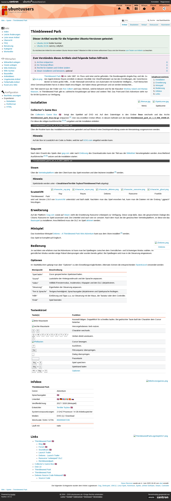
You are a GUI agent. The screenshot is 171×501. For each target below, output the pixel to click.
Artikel (124, 25)
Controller (165, 486)
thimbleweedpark (46, 461)
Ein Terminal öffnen (45, 65)
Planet (153, 5)
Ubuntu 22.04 (42, 46)
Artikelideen (9, 76)
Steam (67, 215)
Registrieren (165, 2)
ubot (161, 483)
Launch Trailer (45, 452)
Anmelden (155, 2)
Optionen (76, 371)
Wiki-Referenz (10, 68)
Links (158, 94)
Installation (160, 80)
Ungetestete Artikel (12, 79)
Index (6, 32)
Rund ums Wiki (10, 85)
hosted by (5, 2)
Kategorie (8, 49)
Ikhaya (144, 5)
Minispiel (159, 85)
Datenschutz (78, 497)
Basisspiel (35, 220)
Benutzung (8, 46)
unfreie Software (148, 486)
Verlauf (144, 25)
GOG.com (87, 140)
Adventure (131, 486)
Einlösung (83, 153)
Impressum (88, 497)
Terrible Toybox (63, 407)
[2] (63, 121)
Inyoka (12, 495)
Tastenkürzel (141, 265)
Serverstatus (97, 497)
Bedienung (160, 88)
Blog (40, 444)
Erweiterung (161, 83)
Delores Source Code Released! (49, 475)
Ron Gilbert (68, 89)
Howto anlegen (10, 65)
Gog (99, 486)
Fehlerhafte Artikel (12, 82)
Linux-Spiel (122, 486)
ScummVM (60, 199)
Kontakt (69, 497)
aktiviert (89, 220)
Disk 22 (38, 467)
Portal (119, 5)
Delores (161, 247)
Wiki (136, 5)
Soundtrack (44, 450)
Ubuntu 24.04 (42, 43)
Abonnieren (165, 25)
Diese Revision (127, 483)
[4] (115, 172)
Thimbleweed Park (20, 21)
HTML (9, 107)
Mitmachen (164, 5)
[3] (65, 121)
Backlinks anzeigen (12, 95)
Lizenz (63, 497)
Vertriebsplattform (46, 173)
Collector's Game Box (46, 114)
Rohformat (11, 104)
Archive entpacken (45, 62)
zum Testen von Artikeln (134, 51)
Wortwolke (8, 51)
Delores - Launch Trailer (49, 455)
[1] (70, 117)
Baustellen (8, 73)
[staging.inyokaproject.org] (18, 11)
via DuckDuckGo (163, 20)
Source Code (44, 478)
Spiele (8, 21)
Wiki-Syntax (9, 71)
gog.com (65, 153)
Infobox (159, 91)
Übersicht (8, 40)
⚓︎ (167, 62)
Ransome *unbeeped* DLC (50, 458)
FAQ (6, 43)
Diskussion (154, 25)
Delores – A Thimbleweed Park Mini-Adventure (73, 234)
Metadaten (11, 101)
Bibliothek (131, 153)
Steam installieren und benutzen (51, 71)
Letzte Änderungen (12, 34)
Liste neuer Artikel (11, 37)
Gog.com (50, 215)
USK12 (113, 486)
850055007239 (63, 420)
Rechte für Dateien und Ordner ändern (53, 68)
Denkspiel (106, 486)
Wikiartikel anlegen (12, 62)
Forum (128, 5)
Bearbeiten (134, 25)
